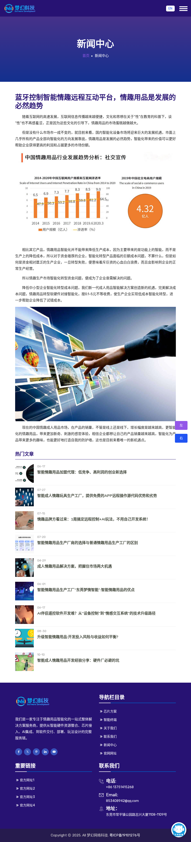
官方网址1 (27, 780)
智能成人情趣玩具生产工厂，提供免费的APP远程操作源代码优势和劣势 (97, 495)
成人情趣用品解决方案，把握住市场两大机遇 (74, 566)
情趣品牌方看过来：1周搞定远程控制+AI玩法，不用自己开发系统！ (93, 519)
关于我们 (110, 728)
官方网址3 (27, 797)
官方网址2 (27, 789)
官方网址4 (27, 805)
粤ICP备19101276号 (124, 835)
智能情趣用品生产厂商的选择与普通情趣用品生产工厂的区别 (87, 542)
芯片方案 (110, 711)
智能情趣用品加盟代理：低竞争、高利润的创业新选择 (82, 472)
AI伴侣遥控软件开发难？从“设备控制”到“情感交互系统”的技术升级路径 (96, 613)
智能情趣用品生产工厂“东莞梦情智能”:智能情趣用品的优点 (86, 589)
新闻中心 (110, 745)
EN (170, 8)
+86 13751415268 (120, 787)
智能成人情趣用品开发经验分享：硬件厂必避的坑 (78, 660)
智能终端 (110, 720)
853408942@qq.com (122, 801)
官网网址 (110, 753)
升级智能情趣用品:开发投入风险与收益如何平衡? (77, 637)
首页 (85, 56)
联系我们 (110, 737)
